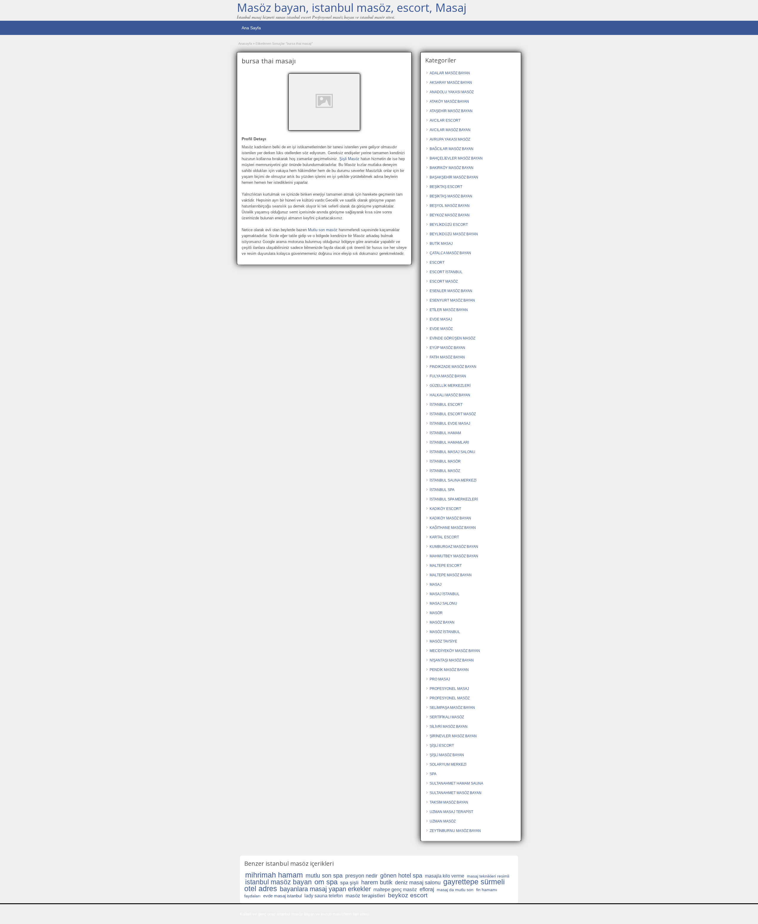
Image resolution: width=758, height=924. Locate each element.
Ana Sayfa (251, 27)
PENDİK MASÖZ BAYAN (449, 670)
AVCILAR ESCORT (445, 120)
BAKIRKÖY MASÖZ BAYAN (451, 168)
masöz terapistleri (365, 896)
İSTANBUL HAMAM (445, 433)
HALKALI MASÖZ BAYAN (450, 395)
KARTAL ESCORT (444, 537)
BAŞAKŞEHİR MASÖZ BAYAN (454, 177)
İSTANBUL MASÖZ (445, 471)
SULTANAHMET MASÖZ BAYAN (455, 793)
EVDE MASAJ (441, 319)
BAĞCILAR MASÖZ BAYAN (451, 149)
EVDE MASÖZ (441, 329)
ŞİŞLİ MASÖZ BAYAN (447, 755)
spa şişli (349, 883)
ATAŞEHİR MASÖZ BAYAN (451, 111)
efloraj (427, 889)
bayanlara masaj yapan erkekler (325, 889)
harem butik (376, 882)
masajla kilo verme (444, 875)
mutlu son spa (324, 875)
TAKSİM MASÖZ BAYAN (449, 802)
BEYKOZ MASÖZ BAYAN (450, 215)
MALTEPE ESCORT (446, 566)
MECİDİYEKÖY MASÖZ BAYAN (455, 651)
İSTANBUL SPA (442, 490)
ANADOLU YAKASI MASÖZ (452, 92)
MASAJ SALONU (443, 603)
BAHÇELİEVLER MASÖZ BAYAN (456, 158)
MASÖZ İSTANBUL (445, 632)
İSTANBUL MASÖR (445, 461)
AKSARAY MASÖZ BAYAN (451, 83)
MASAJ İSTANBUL (445, 594)
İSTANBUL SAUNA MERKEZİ (453, 480)
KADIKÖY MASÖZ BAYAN (450, 518)
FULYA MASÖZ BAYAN (448, 376)
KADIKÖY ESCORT (445, 509)
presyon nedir (361, 876)
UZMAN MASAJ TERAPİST (451, 812)
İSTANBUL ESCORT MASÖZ (453, 414)
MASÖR (436, 613)
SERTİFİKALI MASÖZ (447, 717)
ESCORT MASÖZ (444, 281)
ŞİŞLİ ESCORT (442, 745)
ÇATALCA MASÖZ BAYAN (450, 253)
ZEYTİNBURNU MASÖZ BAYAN (455, 831)
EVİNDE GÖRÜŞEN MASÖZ (452, 338)
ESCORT (437, 262)
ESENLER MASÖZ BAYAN (451, 291)
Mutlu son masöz (323, 230)
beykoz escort (408, 895)
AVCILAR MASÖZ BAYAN (450, 130)
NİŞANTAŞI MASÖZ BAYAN (452, 660)
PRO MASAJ (440, 679)
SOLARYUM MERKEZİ (448, 764)
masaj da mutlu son (455, 889)
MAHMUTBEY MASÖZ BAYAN (454, 556)
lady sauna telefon (323, 895)
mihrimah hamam (274, 875)
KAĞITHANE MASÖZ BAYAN (453, 528)
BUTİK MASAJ (441, 244)
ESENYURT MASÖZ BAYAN (452, 300)
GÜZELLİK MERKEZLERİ (450, 386)
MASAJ (435, 584)
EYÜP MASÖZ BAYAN (447, 348)
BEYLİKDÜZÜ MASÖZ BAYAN (454, 234)
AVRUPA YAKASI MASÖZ (450, 139)
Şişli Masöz (349, 159)
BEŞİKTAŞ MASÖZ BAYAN (451, 196)
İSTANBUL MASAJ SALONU (452, 452)
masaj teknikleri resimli (488, 876)
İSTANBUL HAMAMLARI (449, 442)
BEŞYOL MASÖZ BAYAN (450, 206)
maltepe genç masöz (395, 889)
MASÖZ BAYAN (442, 622)
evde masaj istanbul (282, 895)
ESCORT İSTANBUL (446, 272)
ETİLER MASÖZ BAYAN (449, 310)
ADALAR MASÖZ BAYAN (450, 73)
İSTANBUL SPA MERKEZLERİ (454, 499)
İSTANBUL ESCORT (446, 405)
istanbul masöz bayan (278, 882)
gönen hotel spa (401, 875)
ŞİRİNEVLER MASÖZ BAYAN (453, 736)
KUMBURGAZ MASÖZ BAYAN (454, 547)
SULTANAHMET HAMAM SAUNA (456, 783)
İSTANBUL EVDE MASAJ (450, 423)
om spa (326, 882)
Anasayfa (245, 43)
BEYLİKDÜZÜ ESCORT (449, 225)
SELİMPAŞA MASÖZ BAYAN (452, 708)
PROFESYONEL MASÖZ (450, 698)
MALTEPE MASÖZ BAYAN (451, 575)
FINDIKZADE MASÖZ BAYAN (453, 367)
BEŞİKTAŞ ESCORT (446, 187)
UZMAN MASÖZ (443, 821)
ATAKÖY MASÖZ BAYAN (449, 101)
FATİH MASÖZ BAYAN (447, 357)
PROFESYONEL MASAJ (449, 689)
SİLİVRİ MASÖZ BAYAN (449, 727)
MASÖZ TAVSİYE (443, 641)
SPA (433, 774)
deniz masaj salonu (418, 883)
